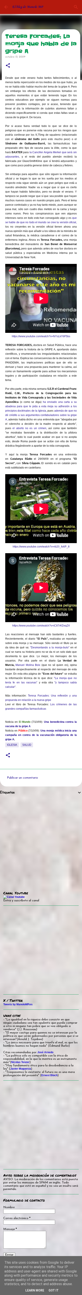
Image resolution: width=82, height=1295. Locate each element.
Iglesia (12, 744)
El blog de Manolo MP (27, 7)
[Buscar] (76, 7)
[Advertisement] (41, 840)
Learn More (34, 1290)
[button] (7, 66)
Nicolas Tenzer (20, 1062)
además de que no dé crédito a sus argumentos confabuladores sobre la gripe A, (41, 415)
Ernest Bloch (49, 1075)
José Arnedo (45, 1052)
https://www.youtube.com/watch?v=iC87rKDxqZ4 (41, 625)
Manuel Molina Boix (28, 665)
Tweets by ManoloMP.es (18, 1004)
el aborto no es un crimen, (29, 428)
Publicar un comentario (22, 777)
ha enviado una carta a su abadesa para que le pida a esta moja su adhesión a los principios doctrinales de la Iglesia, (41, 406)
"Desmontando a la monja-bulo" (49, 647)
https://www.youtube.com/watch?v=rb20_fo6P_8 (41, 546)
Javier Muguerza (20, 1068)
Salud (26, 744)
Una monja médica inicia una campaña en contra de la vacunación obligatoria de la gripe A (41, 735)
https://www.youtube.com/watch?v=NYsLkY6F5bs (41, 336)
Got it (54, 1290)
